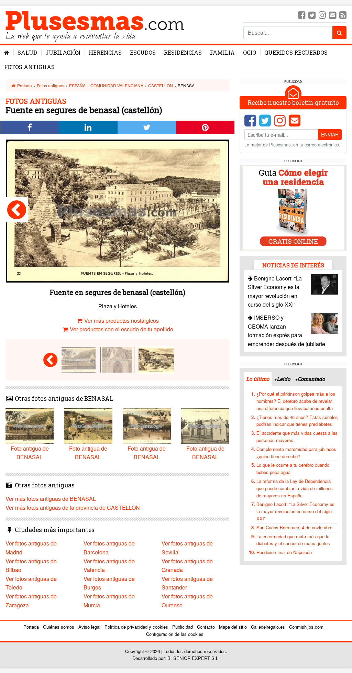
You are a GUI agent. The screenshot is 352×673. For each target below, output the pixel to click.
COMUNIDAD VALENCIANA (116, 85)
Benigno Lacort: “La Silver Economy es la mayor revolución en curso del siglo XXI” (295, 511)
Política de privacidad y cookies (136, 627)
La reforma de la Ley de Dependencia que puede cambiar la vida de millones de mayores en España (294, 488)
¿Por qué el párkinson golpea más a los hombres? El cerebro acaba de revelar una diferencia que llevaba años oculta (295, 400)
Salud (27, 52)
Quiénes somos (58, 627)
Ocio (249, 52)
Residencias (183, 52)
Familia (222, 52)
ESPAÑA (77, 85)
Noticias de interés (293, 265)
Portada (24, 85)
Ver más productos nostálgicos (121, 320)
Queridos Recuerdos (296, 52)
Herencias (105, 52)
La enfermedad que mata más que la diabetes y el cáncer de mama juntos (293, 540)
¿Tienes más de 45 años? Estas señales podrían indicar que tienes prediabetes (297, 421)
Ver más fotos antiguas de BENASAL (51, 499)
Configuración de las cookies (175, 634)
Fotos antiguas (29, 66)
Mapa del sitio (233, 627)
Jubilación (62, 52)
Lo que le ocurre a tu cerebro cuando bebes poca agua (292, 468)
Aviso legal (89, 627)
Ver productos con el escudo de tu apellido (120, 329)
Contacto (206, 627)
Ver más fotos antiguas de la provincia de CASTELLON (73, 507)
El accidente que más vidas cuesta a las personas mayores (297, 436)
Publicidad (182, 627)
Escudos (143, 52)
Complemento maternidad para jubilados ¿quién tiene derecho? (296, 453)
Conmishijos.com (306, 627)
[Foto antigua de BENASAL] (78, 359)
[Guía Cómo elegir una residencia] (293, 207)
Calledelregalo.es (268, 627)
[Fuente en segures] (17, 209)
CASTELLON (160, 85)
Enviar (330, 134)
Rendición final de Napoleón (284, 552)
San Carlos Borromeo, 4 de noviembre (294, 527)
